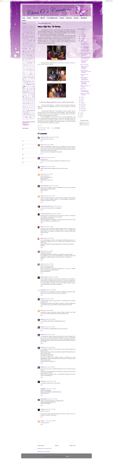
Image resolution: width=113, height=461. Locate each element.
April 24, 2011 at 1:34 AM (51, 388)
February (82, 36)
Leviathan (43, 409)
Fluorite (33, 55)
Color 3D (24, 44)
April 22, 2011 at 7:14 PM (51, 381)
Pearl (32, 80)
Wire (25, 113)
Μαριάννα (43, 319)
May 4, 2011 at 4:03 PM (50, 420)
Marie (42, 226)
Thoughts (31, 103)
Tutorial (29, 107)
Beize (23, 33)
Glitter (28, 58)
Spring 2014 (24, 100)
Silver (31, 93)
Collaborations (31, 43)
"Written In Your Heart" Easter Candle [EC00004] (84, 67)
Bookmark (27, 34)
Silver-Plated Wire (26, 95)
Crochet (33, 45)
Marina (42, 298)
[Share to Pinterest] (59, 128)
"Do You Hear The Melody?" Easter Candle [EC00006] (85, 71)
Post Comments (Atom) (47, 448)
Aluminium (24, 26)
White (28, 110)
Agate (27, 25)
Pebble (23, 81)
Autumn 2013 (25, 30)
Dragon (28, 50)
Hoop (25, 65)
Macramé (32, 70)
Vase (33, 107)
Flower (28, 55)
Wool (33, 114)
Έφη (41, 174)
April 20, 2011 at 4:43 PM (49, 238)
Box (32, 34)
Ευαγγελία (62, 62)
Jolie (41, 251)
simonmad (43, 166)
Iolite (34, 65)
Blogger (67, 456)
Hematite (33, 63)
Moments (31, 74)
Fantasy (28, 54)
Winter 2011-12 (32, 111)
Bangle (28, 32)
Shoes (25, 93)
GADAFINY (43, 381)
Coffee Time (42, 18)
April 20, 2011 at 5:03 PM (48, 264)
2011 (80, 33)
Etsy (23, 52)
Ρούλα (42, 310)
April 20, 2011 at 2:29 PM (50, 166)
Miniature (24, 74)
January (82, 34)
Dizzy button (43, 289)
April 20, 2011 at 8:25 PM (48, 310)
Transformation (25, 106)
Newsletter (76, 18)
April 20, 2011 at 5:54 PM (53, 277)
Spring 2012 (24, 99)
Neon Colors (27, 78)
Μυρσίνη (73, 62)
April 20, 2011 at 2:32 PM (47, 174)
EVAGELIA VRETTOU (45, 213)
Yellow (26, 117)
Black (28, 33)
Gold (34, 58)
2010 (80, 31)
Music (34, 75)
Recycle (23, 89)
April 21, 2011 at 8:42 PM (49, 347)
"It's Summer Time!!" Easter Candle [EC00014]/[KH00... (84, 78)
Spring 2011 (30, 98)
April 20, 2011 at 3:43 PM (56, 206)
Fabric (34, 52)
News (32, 78)
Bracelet (23, 36)
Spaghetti (27, 96)
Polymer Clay (31, 84)
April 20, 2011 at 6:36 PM (51, 289)
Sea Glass (31, 92)
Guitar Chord (28, 61)
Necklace (33, 77)
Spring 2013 (31, 99)
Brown (33, 36)
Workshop (33, 116)
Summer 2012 (31, 102)
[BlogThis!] (56, 128)
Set (34, 92)
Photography (32, 81)
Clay (23, 41)
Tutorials (29, 18)
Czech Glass (30, 47)
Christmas (30, 40)
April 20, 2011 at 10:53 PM (50, 326)
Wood (28, 114)
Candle (24, 39)
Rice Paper (31, 91)
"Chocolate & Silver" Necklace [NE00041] (84, 91)
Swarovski (24, 103)
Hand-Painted (29, 62)
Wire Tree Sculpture (32, 113)
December (83, 110)
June (81, 99)
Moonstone (24, 75)
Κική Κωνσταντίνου (45, 137)
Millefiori (31, 73)
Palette (29, 80)
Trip (32, 106)
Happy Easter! (83, 88)
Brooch (29, 36)
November (83, 108)
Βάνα (43, 64)
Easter (26, 51)
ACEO (23, 25)
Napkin (25, 77)
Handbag (24, 63)
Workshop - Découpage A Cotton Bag (85, 94)
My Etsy (24, 20)
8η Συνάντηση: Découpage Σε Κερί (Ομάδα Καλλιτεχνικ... (85, 54)
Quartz (32, 88)
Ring (23, 92)
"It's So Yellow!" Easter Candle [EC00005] (84, 47)
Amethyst (31, 26)
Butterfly (26, 37)
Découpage (24, 48)
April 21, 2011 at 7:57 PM (49, 334)
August (82, 102)
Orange (23, 80)
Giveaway (33, 57)
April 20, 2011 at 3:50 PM (56, 213)
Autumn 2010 (25, 27)
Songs (33, 95)
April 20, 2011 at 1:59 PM (54, 137)
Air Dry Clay (31, 25)
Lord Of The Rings (25, 70)
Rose (27, 92)
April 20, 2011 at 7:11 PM (49, 298)
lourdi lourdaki (44, 399)
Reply (42, 140)
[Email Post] (52, 127)
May (81, 97)
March (82, 38)
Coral (29, 45)
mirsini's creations (44, 277)
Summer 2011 (25, 102)
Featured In (35, 18)
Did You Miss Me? (83, 42)
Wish (24, 114)
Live (32, 69)
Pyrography (27, 88)
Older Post (72, 445)
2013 (80, 115)
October (82, 106)
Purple (33, 86)
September (83, 104)
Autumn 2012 (30, 29)
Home (24, 18)
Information (30, 65)
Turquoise (24, 107)
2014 (80, 116)
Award (23, 32)
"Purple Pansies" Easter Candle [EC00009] (84, 50)
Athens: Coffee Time (84, 64)
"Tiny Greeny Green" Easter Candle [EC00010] (84, 61)
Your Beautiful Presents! (52, 18)
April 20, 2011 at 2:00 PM (49, 144)
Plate (24, 84)
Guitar (23, 61)
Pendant (27, 81)
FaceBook (62, 18)
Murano (29, 75)
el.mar (42, 264)
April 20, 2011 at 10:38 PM (50, 319)
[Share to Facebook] (58, 128)
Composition (31, 44)
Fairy (25, 54)
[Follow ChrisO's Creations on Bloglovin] (25, 125)
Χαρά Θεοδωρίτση (44, 185)
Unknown (43, 195)
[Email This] (55, 128)
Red (31, 89)
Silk (28, 93)
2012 (80, 113)
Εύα (39, 64)
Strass (33, 100)
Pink (25, 83)
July (81, 101)
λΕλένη (42, 144)
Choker (23, 40)
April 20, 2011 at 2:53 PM (53, 185)
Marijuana (24, 73)
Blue (34, 33)
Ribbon (24, 91)
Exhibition (28, 52)
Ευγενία (56, 62)
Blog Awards (69, 18)
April (82, 40)
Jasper (24, 66)
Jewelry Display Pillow (30, 66)
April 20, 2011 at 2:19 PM (49, 157)
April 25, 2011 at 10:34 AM (50, 409)
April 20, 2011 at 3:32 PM (50, 195)
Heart (29, 63)
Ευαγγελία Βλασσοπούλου (46, 206)
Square (29, 100)
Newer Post (41, 445)
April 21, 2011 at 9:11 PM (49, 367)
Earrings (33, 50)
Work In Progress (25, 116)
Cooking (24, 45)
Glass (25, 58)
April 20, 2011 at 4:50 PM (47, 251)
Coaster (32, 41)
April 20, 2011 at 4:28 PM (48, 226)
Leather (28, 69)
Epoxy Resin (31, 51)
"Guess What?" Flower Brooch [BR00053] (84, 58)
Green (26, 59)
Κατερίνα (68, 62)
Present (28, 86)
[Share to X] (57, 128)
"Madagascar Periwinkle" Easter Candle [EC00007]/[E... (85, 82)
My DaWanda (84, 18)
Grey (32, 59)
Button (32, 37)
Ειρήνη (50, 64)
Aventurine (31, 30)
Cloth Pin (28, 41)
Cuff (25, 47)
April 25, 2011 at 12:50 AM (52, 399)
